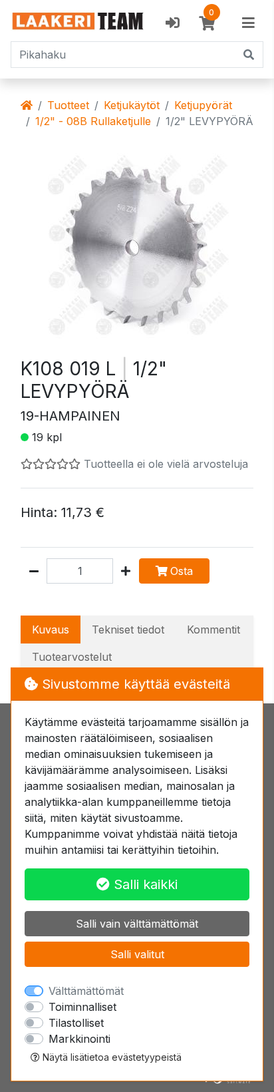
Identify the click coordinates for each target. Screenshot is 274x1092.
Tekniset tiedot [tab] (128, 629)
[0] (207, 23)
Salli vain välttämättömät (137, 923)
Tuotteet (68, 105)
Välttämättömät (86, 991)
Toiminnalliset (82, 1006)
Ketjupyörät (203, 105)
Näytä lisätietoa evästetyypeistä (111, 1057)
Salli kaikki (144, 884)
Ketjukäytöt (132, 105)
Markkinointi (79, 1038)
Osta (181, 571)
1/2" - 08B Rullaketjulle (93, 121)
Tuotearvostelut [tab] (72, 656)
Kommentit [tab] (213, 629)
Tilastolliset (76, 1022)
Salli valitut (137, 954)
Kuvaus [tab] (50, 629)
